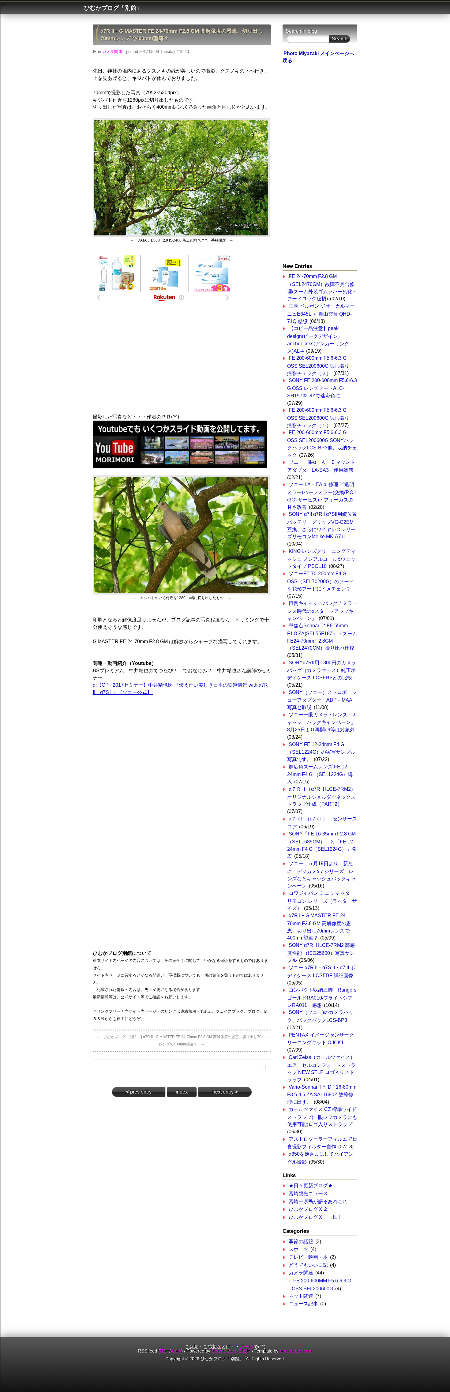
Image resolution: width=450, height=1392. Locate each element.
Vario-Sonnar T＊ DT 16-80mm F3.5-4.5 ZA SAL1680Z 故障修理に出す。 (321, 1094)
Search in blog (301, 31)
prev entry (139, 1091)
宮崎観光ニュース (308, 1193)
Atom (176, 1351)
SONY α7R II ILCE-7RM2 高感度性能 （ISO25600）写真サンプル (321, 953)
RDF (164, 1351)
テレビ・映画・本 (308, 1257)
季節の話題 (301, 1241)
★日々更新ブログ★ (311, 1185)
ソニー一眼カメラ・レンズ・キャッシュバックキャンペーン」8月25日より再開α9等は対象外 (322, 722)
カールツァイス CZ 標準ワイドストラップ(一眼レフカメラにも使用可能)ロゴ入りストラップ (322, 1117)
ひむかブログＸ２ (308, 1209)
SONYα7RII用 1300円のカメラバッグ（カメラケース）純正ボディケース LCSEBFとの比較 (321, 670)
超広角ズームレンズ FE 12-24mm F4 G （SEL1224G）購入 (320, 774)
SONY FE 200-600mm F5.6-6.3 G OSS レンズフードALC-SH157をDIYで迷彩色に (322, 388)
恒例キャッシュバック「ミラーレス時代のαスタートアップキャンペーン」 (322, 611)
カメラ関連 (112, 51)
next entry (225, 1091)
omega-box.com (296, 1351)
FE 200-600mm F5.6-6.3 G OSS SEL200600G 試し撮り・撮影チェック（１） (320, 417)
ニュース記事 (303, 1303)
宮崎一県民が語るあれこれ (318, 1201)
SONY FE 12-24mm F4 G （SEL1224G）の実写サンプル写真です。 (321, 752)
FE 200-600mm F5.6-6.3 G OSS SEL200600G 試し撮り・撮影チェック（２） (320, 365)
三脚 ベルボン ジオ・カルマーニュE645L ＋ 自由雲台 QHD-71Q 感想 (321, 313)
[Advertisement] (182, 356)
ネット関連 (301, 1296)
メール (246, 1346)
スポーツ (298, 1249)
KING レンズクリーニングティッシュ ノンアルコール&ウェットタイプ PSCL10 (321, 559)
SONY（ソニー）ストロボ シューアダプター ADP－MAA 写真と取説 (322, 700)
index (182, 1091)
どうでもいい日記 (308, 1265)
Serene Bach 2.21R (231, 1351)
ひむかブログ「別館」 (113, 7)
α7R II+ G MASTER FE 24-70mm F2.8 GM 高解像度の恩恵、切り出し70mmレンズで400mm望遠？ (181, 34)
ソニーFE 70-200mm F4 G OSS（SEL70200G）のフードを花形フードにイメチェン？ (320, 581)
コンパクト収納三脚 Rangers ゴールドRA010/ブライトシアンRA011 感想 (321, 997)
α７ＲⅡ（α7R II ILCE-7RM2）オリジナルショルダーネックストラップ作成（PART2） (321, 796)
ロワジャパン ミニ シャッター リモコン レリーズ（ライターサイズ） (322, 901)
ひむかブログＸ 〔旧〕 (316, 1217)
